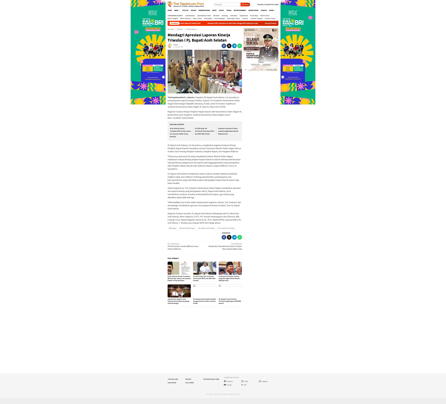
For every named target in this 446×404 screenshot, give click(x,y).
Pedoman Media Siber (211, 379)
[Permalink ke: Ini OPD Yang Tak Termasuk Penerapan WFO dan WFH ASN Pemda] (204, 268)
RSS (245, 385)
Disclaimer (189, 383)
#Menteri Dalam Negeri (187, 228)
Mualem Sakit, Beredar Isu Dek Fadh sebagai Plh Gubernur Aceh (211, 23)
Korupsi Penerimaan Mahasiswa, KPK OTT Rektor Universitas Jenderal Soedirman (276, 23)
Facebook (229, 381)
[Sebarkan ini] (224, 46)
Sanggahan (172, 383)
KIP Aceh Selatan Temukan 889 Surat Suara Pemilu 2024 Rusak (183, 246)
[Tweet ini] (229, 46)
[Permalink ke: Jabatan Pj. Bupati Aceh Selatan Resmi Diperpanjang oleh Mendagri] (179, 290)
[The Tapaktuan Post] (186, 4)
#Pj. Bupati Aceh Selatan (206, 228)
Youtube (229, 385)
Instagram (264, 381)
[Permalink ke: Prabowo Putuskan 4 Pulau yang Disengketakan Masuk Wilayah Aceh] (230, 268)
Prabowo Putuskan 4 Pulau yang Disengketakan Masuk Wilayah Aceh (228, 131)
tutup (163, 1)
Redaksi (188, 379)
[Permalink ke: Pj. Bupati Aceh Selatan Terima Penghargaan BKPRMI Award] (230, 290)
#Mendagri (172, 228)
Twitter (246, 381)
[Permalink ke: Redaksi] (170, 45)
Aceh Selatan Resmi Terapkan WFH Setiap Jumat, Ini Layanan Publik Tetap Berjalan (179, 278)
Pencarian (245, 4)
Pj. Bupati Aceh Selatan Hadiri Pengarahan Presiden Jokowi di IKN (204, 301)
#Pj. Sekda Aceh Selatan (226, 228)
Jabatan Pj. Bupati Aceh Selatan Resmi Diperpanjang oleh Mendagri (178, 301)
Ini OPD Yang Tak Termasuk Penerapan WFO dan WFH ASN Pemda (204, 131)
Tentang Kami (173, 379)
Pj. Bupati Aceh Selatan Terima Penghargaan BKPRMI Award (230, 301)
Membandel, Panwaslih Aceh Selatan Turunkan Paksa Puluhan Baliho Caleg (225, 246)
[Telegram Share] (234, 46)
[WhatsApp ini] (239, 46)
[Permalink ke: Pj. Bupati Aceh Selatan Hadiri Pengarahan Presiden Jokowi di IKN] (204, 290)
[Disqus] (205, 340)
